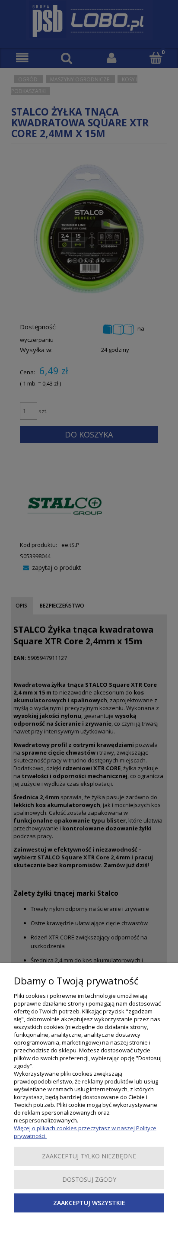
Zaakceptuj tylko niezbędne (89, 1156)
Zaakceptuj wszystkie (89, 1203)
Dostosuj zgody (89, 1179)
